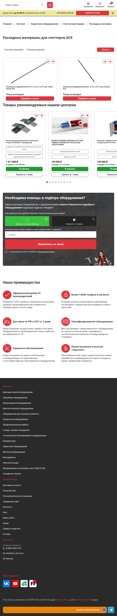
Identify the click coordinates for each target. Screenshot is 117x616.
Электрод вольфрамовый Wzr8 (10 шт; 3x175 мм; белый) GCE (86, 88)
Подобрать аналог (30, 98)
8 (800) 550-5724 (13, 548)
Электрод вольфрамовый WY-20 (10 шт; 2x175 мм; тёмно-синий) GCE (30, 88)
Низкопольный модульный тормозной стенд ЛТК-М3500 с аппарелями (22, 142)
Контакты (7, 507)
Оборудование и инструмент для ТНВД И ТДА (24, 468)
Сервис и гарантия (11, 529)
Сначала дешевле (13, 49)
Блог (5, 512)
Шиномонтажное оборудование (18, 392)
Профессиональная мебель (16, 425)
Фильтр (105, 49)
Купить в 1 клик (24, 174)
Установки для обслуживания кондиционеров (24, 436)
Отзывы (7, 534)
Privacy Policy (63, 599)
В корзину (24, 169)
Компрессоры (9, 441)
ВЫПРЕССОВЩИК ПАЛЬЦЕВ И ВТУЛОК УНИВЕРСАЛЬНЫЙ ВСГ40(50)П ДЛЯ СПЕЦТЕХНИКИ (67, 143)
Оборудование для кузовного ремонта (21, 414)
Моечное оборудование (14, 452)
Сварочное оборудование (15, 446)
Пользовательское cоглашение (17, 496)
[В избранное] (53, 61)
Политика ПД (9, 491)
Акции (6, 523)
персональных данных (46, 252)
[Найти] (43, 5)
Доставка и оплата (12, 485)
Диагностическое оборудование (18, 408)
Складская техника (12, 474)
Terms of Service (83, 599)
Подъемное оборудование (15, 398)
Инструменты (9, 457)
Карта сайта (8, 518)
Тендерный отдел (11, 502)
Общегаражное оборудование (17, 403)
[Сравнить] (48, 61)
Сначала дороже (36, 49)
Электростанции (10, 463)
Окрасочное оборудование (15, 419)
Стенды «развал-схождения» (16, 430)
